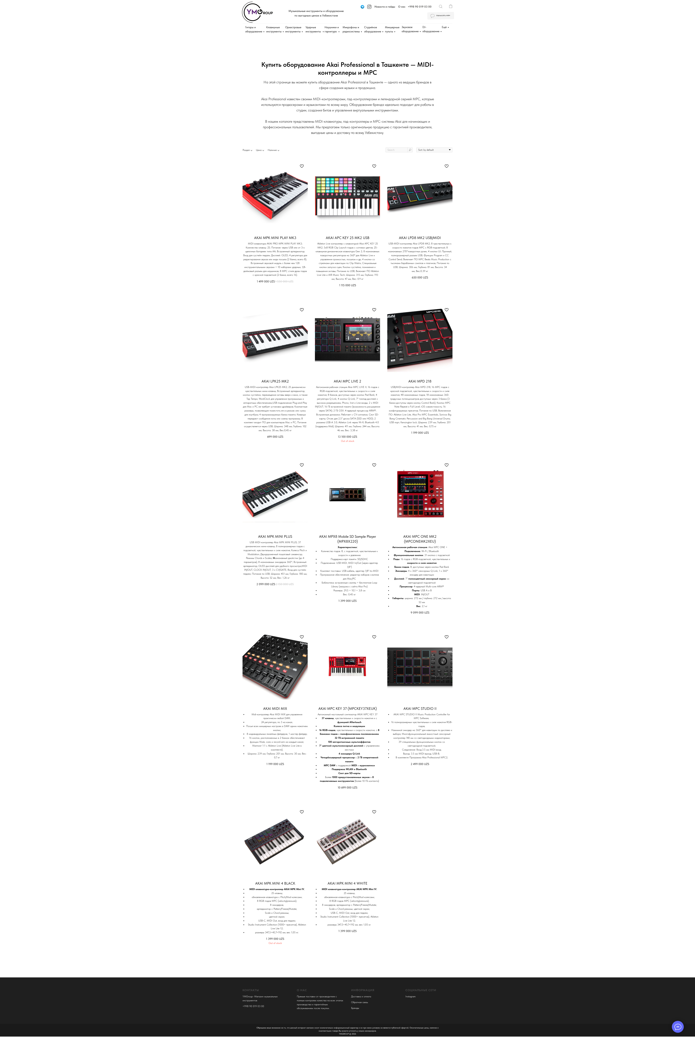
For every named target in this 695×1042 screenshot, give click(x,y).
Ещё (444, 27)
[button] (440, 16)
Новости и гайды (384, 6)
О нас (401, 6)
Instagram (410, 996)
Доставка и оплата (361, 996)
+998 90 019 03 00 (419, 6)
